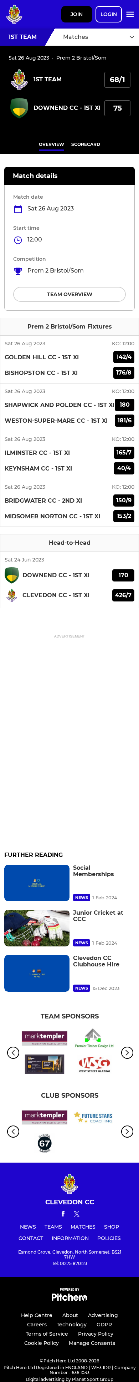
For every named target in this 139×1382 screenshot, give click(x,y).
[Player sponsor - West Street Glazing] (94, 1066)
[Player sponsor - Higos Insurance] (44, 1066)
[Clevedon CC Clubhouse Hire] (37, 973)
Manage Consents (92, 1343)
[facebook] (63, 1215)
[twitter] (76, 1215)
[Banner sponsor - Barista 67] (44, 1144)
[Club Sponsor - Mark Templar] (44, 1039)
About (70, 1315)
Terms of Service (47, 1334)
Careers (37, 1324)
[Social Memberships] (37, 883)
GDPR (104, 1324)
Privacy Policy (95, 1334)
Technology (72, 1324)
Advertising (103, 1315)
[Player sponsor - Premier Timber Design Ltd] (94, 1039)
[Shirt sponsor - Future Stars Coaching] (94, 1119)
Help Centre (36, 1315)
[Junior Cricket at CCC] (37, 928)
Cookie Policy (41, 1343)
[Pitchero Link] (69, 1299)
